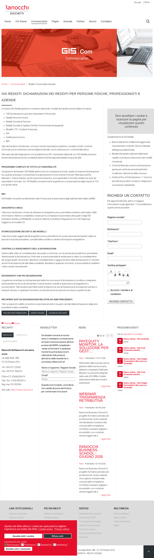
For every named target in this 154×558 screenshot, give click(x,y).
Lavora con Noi (16, 517)
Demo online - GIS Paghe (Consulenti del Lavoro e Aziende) (135, 361)
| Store (146, 2)
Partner (81, 21)
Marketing (61, 545)
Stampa (8, 323)
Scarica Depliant (121, 513)
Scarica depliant (58, 313)
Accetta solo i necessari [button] (18, 549)
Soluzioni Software (18, 513)
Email (110, 253)
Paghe (55, 21)
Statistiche (45, 545)
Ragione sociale (115, 217)
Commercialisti (39, 21)
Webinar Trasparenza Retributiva (92, 397)
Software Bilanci (51, 517)
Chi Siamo (21, 21)
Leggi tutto (106, 386)
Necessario (13, 545)
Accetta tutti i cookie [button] (23, 536)
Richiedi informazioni (14, 313)
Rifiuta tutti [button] (57, 536)
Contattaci (106, 21)
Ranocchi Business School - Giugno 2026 (91, 452)
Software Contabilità (53, 513)
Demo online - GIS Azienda (136, 339)
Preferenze (30, 545)
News (81, 358)
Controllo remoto (87, 529)
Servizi (92, 21)
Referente (112, 229)
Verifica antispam (116, 265)
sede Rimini (21, 335)
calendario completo (132, 334)
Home (8, 21)
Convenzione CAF (87, 517)
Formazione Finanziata (90, 521)
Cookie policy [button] (45, 529)
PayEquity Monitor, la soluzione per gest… (93, 346)
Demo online (37, 313)
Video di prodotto (122, 521)
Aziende (67, 21)
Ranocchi (7, 335)
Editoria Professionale (89, 525)
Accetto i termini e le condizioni (121, 292)
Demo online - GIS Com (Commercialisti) (134, 349)
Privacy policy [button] (62, 529)
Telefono (112, 241)
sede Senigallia (10, 341)
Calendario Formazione (90, 513)
